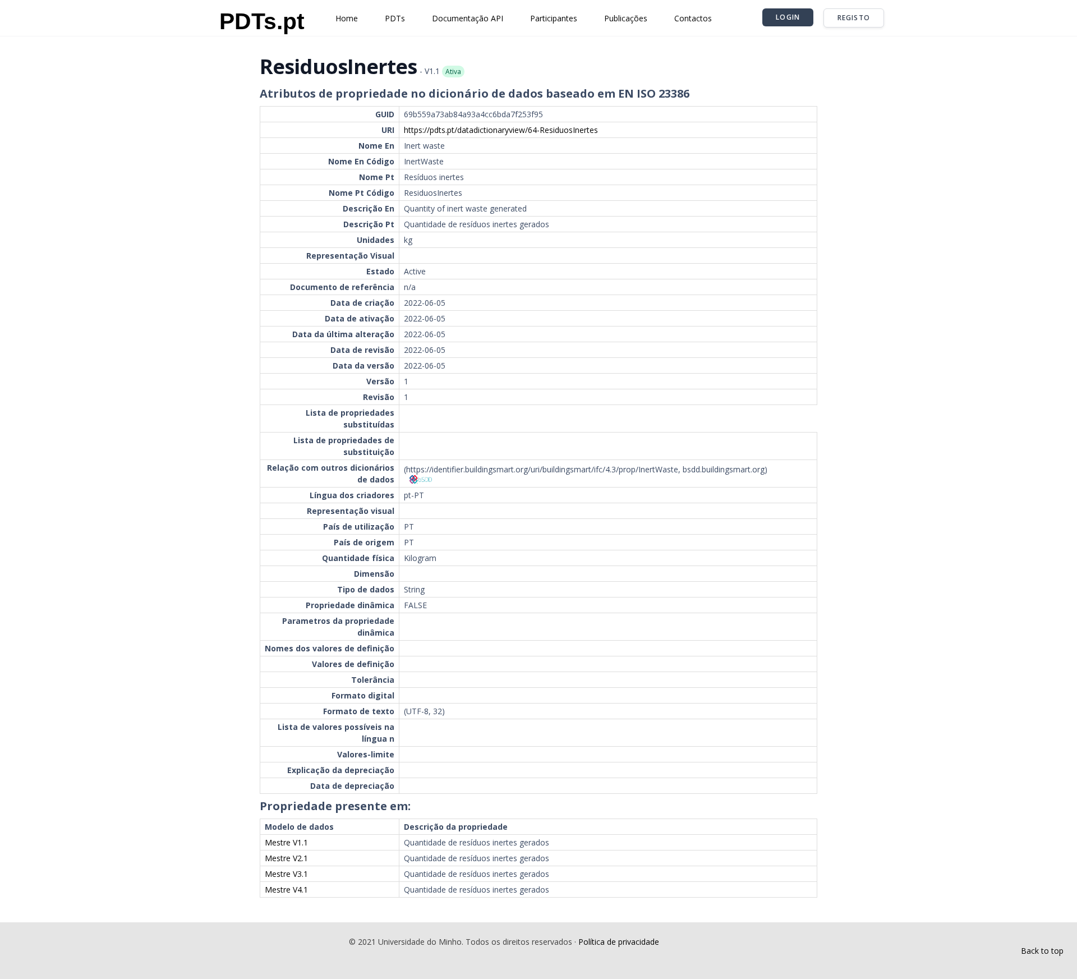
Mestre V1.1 (286, 842)
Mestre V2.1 (286, 858)
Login (788, 17)
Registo (853, 17)
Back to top (1042, 950)
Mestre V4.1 (286, 889)
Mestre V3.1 (286, 873)
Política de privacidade (618, 941)
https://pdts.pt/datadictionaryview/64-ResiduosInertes (501, 130)
